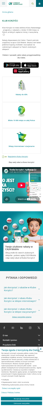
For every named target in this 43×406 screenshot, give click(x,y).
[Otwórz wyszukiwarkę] (32, 3)
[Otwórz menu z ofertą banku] (3, 3)
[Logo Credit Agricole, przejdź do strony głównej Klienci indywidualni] (15, 4)
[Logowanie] (39, 3)
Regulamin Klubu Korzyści (18, 156)
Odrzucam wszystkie (21, 403)
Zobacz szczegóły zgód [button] (11, 388)
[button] (40, 349)
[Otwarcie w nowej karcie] (12, 65)
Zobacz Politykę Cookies (10, 392)
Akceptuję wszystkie (21, 399)
